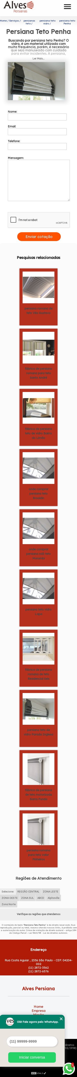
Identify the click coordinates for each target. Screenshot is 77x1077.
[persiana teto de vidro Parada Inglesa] (38, 708)
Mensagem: (16, 158)
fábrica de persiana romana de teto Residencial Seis (38, 674)
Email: (12, 126)
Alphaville (53, 897)
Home (38, 1007)
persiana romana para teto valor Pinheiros (38, 854)
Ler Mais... (39, 58)
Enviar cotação (39, 236)
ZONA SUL (27, 897)
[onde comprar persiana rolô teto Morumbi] (38, 528)
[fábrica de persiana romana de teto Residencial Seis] (38, 648)
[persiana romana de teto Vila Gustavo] (38, 287)
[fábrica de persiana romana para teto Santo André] (38, 347)
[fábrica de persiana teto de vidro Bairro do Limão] (38, 407)
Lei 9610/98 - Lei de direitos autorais (48, 933)
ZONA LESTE (50, 891)
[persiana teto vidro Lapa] (38, 588)
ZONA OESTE (10, 897)
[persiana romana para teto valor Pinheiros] (38, 829)
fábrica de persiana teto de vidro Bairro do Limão (38, 433)
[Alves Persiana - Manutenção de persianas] (26, 8)
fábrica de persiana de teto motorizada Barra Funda (38, 794)
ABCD (40, 897)
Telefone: (14, 141)
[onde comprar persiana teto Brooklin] (38, 467)
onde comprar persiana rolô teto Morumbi (38, 553)
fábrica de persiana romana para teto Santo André (38, 373)
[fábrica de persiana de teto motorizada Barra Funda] (38, 769)
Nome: (13, 111)
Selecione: (8, 891)
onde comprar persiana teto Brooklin (38, 493)
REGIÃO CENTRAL (28, 891)
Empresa (39, 1011)
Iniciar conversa (32, 1057)
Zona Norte (9, 904)
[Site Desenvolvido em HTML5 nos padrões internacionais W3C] (38, 1073)
